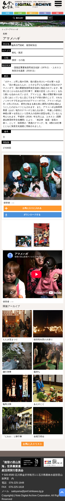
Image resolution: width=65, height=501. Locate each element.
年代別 (7, 13)
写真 (45, 13)
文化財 (20, 13)
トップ (4, 29)
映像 (57, 13)
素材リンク (32, 13)
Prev (6, 186)
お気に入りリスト (32, 444)
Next (58, 186)
